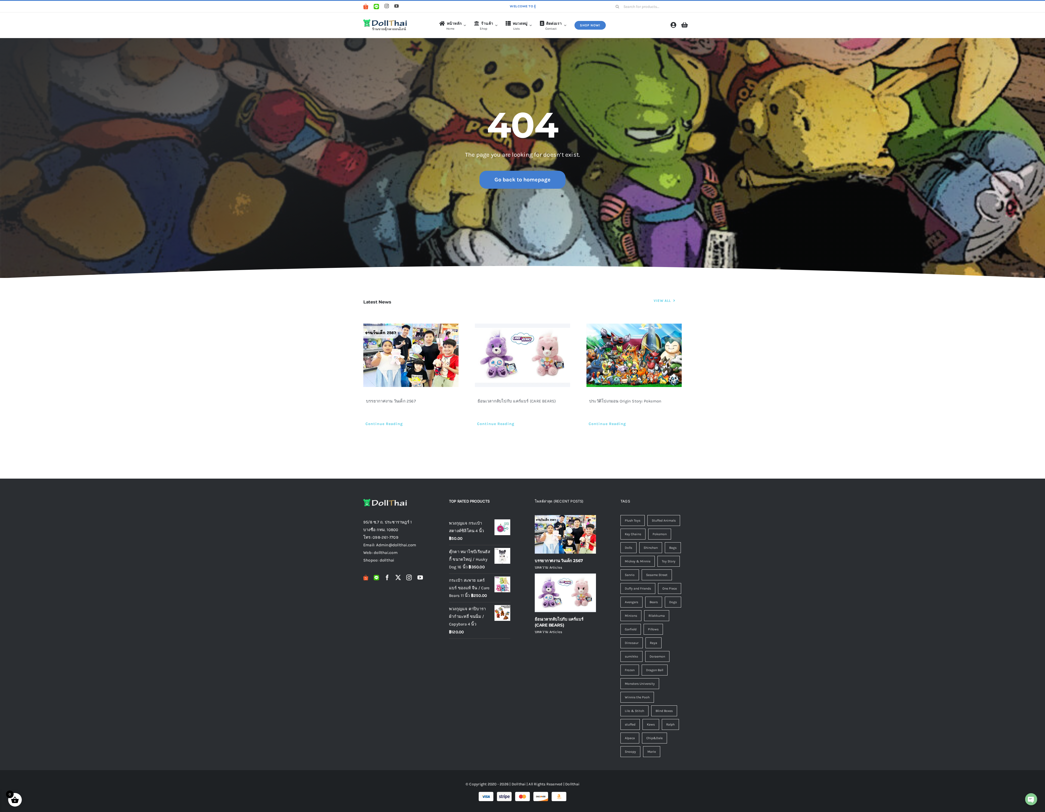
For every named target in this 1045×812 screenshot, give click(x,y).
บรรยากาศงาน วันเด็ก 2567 (391, 401)
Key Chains (633, 534)
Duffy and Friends (638, 588)
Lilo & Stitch (634, 711)
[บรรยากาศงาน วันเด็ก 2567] (411, 355)
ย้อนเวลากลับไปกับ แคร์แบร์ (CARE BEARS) (517, 401)
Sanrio (630, 575)
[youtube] (396, 6)
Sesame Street (657, 575)
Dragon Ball (654, 670)
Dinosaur (631, 643)
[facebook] (387, 577)
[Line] (376, 6)
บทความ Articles (548, 567)
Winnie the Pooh (637, 697)
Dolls (628, 548)
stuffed (630, 724)
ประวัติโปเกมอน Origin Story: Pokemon (625, 401)
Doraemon (657, 656)
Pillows (653, 629)
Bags (673, 548)
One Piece (669, 588)
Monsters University (640, 684)
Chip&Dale (654, 738)
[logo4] (385, 20)
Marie (651, 752)
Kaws (651, 724)
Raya (653, 643)
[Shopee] (365, 6)
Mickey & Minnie (637, 561)
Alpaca (630, 738)
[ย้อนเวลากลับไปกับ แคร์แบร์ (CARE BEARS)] (522, 355)
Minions (631, 616)
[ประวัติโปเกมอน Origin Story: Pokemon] (634, 355)
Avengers (631, 602)
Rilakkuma (656, 616)
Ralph (670, 724)
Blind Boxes (664, 711)
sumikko (631, 656)
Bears (654, 602)
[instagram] (387, 6)
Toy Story (668, 561)
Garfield (631, 629)
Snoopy (630, 752)
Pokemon (660, 534)
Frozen (630, 670)
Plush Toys (632, 520)
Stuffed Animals (664, 520)
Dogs (673, 602)
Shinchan (651, 548)
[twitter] (398, 577)
